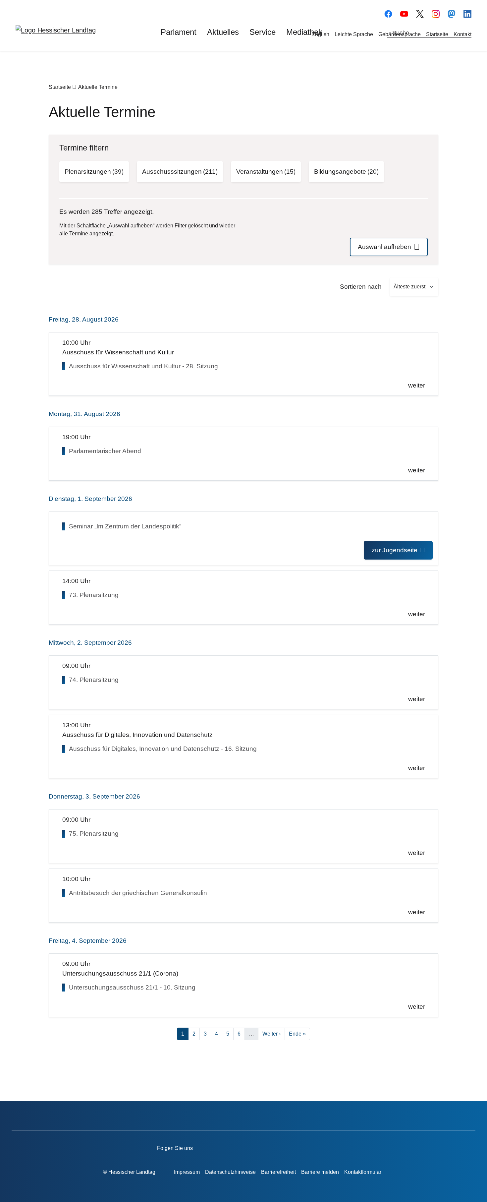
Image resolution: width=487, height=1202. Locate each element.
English (320, 34)
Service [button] (262, 32)
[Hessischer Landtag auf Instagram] (286, 1147)
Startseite (437, 34)
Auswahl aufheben (384, 246)
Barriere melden (320, 1172)
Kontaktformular (362, 1172)
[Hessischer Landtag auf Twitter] (267, 1147)
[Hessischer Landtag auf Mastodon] (452, 13)
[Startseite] (56, 30)
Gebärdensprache (399, 34)
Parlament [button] (178, 32)
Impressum (187, 1172)
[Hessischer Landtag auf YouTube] (404, 13)
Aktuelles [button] (223, 32)
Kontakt (462, 34)
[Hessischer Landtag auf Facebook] (230, 1147)
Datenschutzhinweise (230, 1172)
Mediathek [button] (304, 32)
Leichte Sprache (354, 34)
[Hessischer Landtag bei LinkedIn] (324, 1147)
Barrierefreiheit (278, 1172)
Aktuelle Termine (98, 87)
